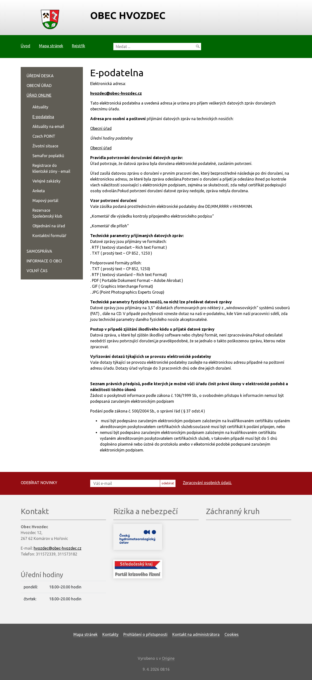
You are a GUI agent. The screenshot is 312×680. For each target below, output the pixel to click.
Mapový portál (45, 200)
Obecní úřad (101, 128)
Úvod (25, 46)
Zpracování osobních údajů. (207, 482)
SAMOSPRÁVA (39, 251)
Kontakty (110, 634)
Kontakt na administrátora (196, 634)
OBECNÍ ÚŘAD (39, 85)
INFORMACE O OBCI (44, 261)
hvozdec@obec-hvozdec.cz (116, 93)
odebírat (168, 483)
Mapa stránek (51, 46)
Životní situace (45, 146)
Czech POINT (43, 136)
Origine (168, 658)
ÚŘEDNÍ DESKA (40, 76)
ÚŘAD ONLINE (39, 95)
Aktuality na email (48, 126)
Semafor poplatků (48, 155)
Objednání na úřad (48, 226)
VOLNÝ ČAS (37, 270)
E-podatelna (43, 117)
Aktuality (40, 107)
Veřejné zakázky (46, 181)
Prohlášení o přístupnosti (145, 634)
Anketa (38, 191)
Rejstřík (78, 46)
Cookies (231, 634)
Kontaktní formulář (49, 235)
